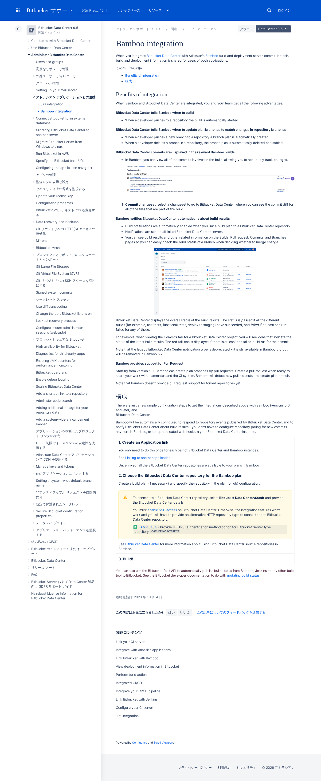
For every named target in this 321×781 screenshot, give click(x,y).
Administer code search (54, 400)
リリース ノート (43, 568)
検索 (269, 10)
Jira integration (52, 104)
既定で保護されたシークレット (59, 504)
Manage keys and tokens (55, 466)
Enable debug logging (53, 379)
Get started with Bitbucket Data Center (60, 41)
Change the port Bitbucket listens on (63, 313)
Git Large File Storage (52, 266)
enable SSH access (162, 510)
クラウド (246, 29)
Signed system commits (54, 292)
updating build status (243, 575)
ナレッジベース (128, 10)
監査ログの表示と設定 (52, 182)
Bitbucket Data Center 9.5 (58, 28)
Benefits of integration (142, 75)
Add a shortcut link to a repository (62, 393)
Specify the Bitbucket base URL (60, 161)
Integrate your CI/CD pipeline (138, 691)
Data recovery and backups (57, 222)
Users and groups (49, 62)
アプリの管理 (46, 175)
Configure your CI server (134, 707)
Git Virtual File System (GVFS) (58, 273)
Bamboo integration (56, 111)
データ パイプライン (51, 523)
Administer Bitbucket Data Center (57, 55)
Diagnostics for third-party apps (60, 353)
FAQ (34, 575)
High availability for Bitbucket (58, 346)
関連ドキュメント (95, 10)
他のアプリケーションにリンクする (62, 473)
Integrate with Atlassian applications (143, 650)
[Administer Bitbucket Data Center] (189, 29)
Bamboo (211, 56)
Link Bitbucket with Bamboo (137, 658)
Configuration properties (54, 203)
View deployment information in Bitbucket (147, 666)
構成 (128, 81)
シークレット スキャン (53, 299)
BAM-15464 (147, 527)
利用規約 (224, 767)
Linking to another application (147, 458)
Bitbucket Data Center (48, 560)
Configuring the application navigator (64, 168)
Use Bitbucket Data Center (51, 48)
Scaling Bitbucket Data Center (59, 386)
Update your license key (54, 196)
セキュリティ (246, 767)
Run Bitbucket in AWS (52, 153)
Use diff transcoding (51, 306)
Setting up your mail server (56, 90)
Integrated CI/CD (129, 683)
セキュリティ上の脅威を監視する (60, 189)
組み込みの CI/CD (44, 542)
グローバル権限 (47, 83)
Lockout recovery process (56, 321)
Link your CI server (130, 642)
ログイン (284, 10)
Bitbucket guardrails (51, 372)
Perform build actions (132, 675)
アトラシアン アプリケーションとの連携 (66, 97)
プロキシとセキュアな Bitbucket (60, 339)
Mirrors (41, 241)
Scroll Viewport (163, 742)
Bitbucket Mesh (48, 248)
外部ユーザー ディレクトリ (56, 76)
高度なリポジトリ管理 (52, 69)
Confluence (139, 742)
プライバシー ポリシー (194, 767)
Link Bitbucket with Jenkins (136, 699)
